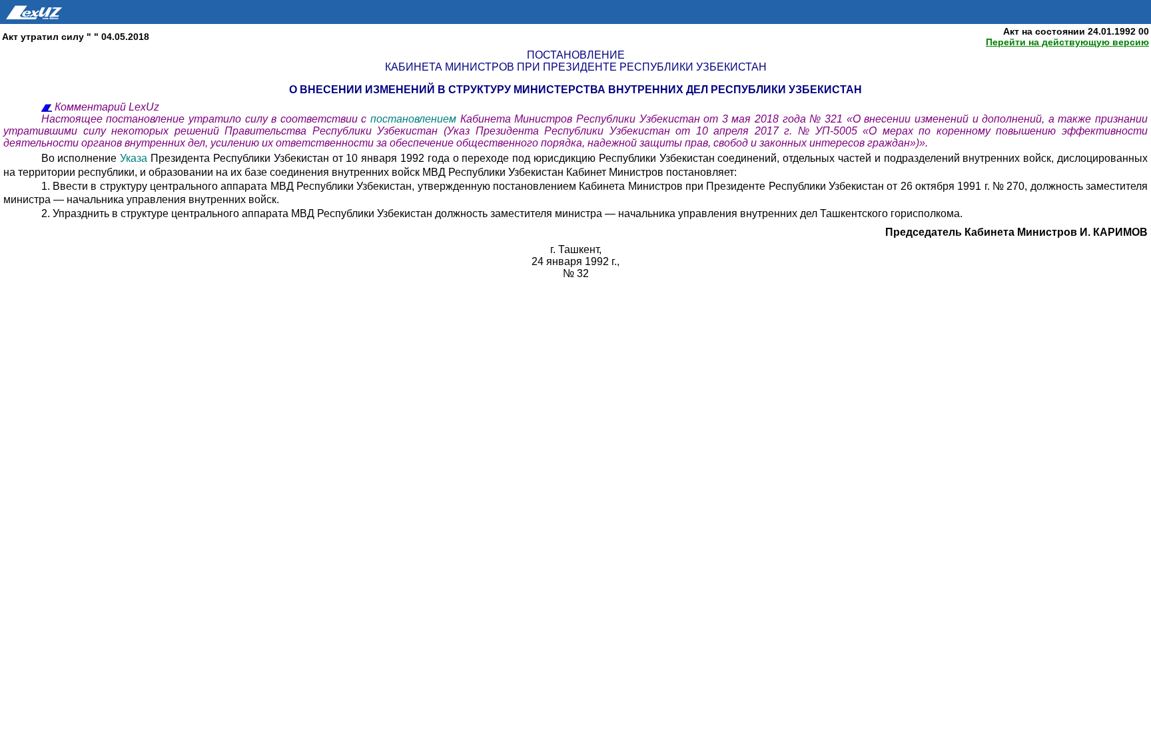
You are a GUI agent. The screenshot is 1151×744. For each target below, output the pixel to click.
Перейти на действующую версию (1067, 42)
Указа (135, 158)
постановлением (415, 119)
